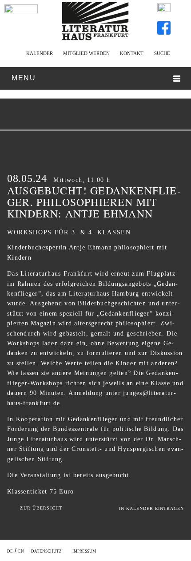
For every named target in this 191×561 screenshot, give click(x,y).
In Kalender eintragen (151, 508)
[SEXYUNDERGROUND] (101, 115)
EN (21, 551)
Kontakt (131, 53)
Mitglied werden (86, 53)
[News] (21, 21)
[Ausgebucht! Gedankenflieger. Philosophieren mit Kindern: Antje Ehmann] (82, 115)
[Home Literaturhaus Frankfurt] (95, 38)
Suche (162, 53)
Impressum (84, 551)
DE (10, 551)
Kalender (39, 53)
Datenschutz (46, 551)
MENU (24, 78)
